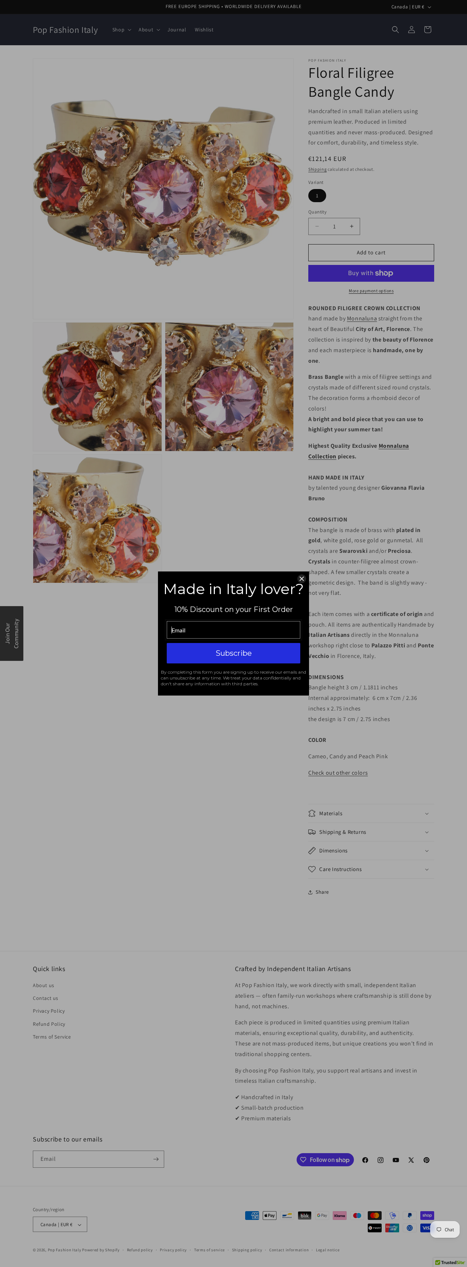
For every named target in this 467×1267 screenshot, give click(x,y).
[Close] (301, 578)
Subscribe (234, 653)
